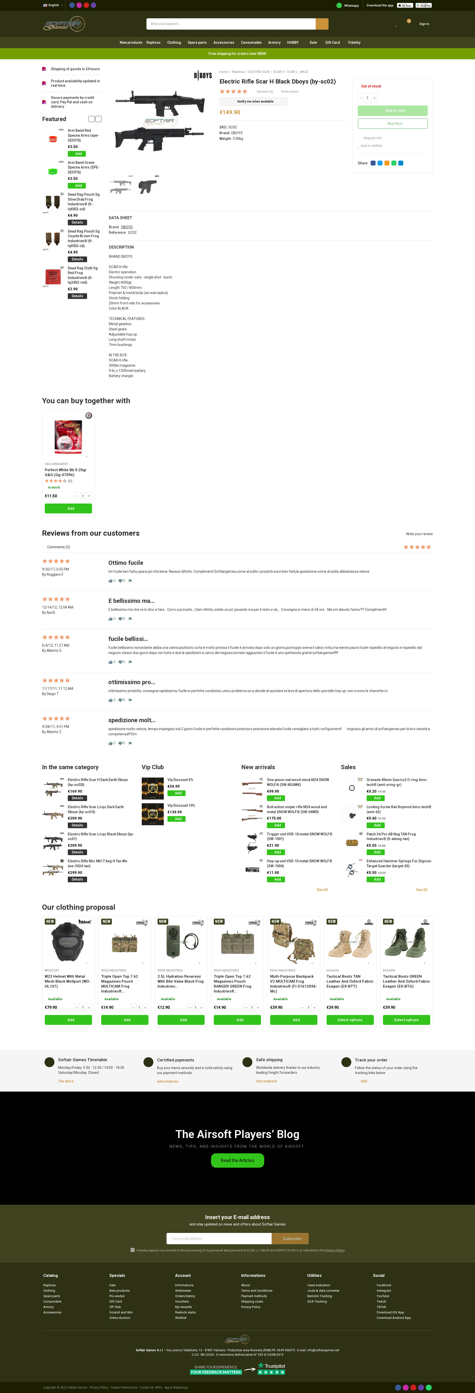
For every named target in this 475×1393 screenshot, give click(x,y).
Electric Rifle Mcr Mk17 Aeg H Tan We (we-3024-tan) (97, 863)
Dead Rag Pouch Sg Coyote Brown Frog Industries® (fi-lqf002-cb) (84, 238)
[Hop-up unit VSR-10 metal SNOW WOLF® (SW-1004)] (252, 870)
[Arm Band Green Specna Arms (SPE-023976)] (53, 171)
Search (322, 24)
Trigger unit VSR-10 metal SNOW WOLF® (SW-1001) (299, 836)
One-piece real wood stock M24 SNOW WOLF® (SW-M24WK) (298, 782)
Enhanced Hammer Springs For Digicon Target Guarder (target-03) (399, 863)
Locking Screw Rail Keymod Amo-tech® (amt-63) (399, 809)
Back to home (423, 71)
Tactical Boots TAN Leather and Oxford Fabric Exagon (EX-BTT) (350, 981)
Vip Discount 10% (181, 805)
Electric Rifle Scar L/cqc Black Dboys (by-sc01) (101, 836)
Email (386, 163)
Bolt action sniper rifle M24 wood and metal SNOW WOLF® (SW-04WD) (297, 809)
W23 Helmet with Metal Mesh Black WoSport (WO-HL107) (68, 981)
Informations (167, 1081)
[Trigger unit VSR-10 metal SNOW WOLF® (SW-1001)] (252, 843)
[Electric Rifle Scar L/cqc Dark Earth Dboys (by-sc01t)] (53, 816)
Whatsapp (351, 5)
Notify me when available (255, 101)
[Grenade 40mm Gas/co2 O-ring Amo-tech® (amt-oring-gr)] (352, 789)
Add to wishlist (371, 146)
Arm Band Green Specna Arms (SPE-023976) (83, 167)
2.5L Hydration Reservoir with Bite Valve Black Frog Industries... (181, 981)
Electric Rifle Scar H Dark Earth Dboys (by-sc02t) (98, 782)
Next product (429, 71)
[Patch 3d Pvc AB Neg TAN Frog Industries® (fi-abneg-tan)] (352, 843)
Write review (289, 91)
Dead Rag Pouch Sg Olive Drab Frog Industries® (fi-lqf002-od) (84, 201)
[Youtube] (86, 5)
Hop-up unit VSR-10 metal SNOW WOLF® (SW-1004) (299, 863)
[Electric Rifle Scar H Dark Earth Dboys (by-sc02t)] (53, 789)
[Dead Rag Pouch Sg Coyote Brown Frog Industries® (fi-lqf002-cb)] (53, 240)
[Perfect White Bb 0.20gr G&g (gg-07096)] (68, 435)
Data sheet (120, 217)
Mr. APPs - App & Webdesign (169, 1387)
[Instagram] (79, 5)
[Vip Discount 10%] (153, 814)
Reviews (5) (265, 91)
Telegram (400, 163)
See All (322, 890)
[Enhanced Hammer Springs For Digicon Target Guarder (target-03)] (352, 870)
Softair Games (77, 1387)
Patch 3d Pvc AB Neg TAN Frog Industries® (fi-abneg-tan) (391, 836)
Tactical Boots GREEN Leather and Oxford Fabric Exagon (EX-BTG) (406, 981)
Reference (117, 232)
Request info (372, 138)
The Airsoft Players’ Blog (237, 1134)
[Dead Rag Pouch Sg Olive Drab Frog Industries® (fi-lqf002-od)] (53, 203)
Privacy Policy (335, 1250)
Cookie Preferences (124, 1387)
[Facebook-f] (72, 5)
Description (121, 247)
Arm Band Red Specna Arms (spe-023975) (83, 135)
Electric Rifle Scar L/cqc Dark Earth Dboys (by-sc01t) (96, 809)
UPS (364, 1081)
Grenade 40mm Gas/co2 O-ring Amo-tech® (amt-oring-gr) (397, 782)
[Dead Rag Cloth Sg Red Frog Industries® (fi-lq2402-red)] (53, 277)
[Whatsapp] (429, 1388)
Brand (114, 227)
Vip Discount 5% (180, 780)
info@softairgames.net (323, 1350)
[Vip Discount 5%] (153, 789)
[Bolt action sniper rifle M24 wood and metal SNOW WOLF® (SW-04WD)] (252, 816)
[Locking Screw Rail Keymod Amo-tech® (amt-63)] (352, 816)
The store (65, 1081)
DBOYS (237, 133)
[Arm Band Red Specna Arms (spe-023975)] (53, 139)
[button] (92, 119)
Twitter (380, 163)
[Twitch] (93, 5)
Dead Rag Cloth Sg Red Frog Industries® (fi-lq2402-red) (83, 275)
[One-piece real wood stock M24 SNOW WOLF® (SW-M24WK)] (252, 789)
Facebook (373, 163)
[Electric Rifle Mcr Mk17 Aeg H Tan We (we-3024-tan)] (53, 870)
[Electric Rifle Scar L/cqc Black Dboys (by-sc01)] (53, 843)
